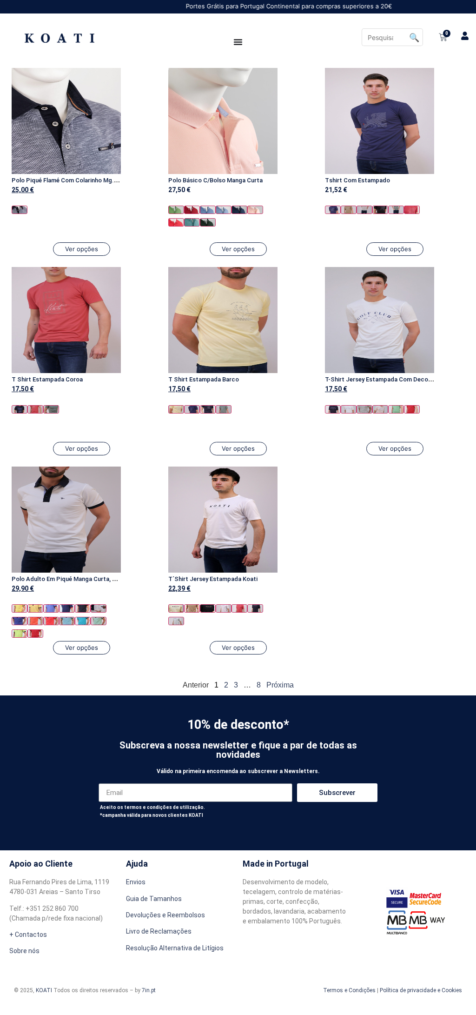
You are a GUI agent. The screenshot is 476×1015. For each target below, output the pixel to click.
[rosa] (255, 210)
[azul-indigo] (239, 210)
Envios (135, 882)
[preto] (380, 210)
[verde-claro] (98, 621)
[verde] (396, 210)
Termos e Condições (349, 990)
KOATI (44, 990)
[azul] (208, 210)
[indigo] (19, 621)
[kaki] (51, 409)
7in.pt (149, 990)
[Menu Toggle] (238, 42)
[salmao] (176, 222)
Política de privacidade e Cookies (421, 990)
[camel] (349, 210)
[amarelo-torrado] (35, 608)
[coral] (412, 210)
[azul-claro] (223, 210)
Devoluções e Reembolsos (165, 915)
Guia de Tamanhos (154, 898)
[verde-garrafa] (208, 222)
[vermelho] (192, 210)
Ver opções (81, 249)
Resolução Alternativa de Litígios (175, 948)
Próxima (280, 685)
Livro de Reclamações (159, 931)
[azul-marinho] (19, 210)
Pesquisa (414, 37)
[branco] (349, 409)
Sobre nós (24, 951)
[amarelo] (176, 409)
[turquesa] (192, 222)
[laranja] (35, 621)
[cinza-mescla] (364, 210)
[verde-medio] (176, 210)
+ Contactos (28, 934)
